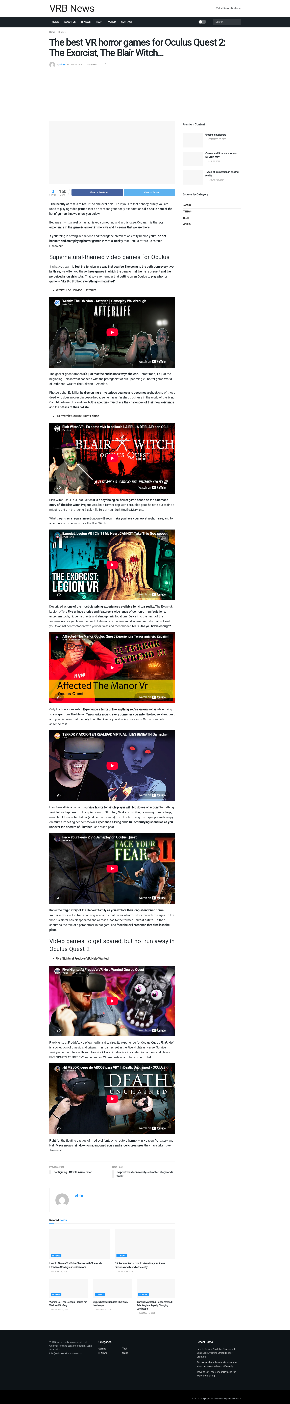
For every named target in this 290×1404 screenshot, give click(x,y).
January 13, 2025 (124, 1272)
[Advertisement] (145, 92)
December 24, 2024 (59, 1310)
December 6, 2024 (102, 1310)
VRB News (71, 8)
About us (70, 21)
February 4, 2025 (59, 1272)
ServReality (235, 1398)
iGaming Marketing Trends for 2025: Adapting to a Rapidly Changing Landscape (155, 1305)
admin (62, 64)
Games (187, 205)
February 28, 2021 (215, 180)
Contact (126, 21)
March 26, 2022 (78, 64)
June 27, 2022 (213, 161)
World (112, 21)
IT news (86, 21)
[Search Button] (238, 22)
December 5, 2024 (146, 1313)
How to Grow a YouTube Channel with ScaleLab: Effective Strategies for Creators (216, 1353)
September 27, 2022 (216, 139)
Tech (99, 21)
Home (55, 21)
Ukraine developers (215, 134)
